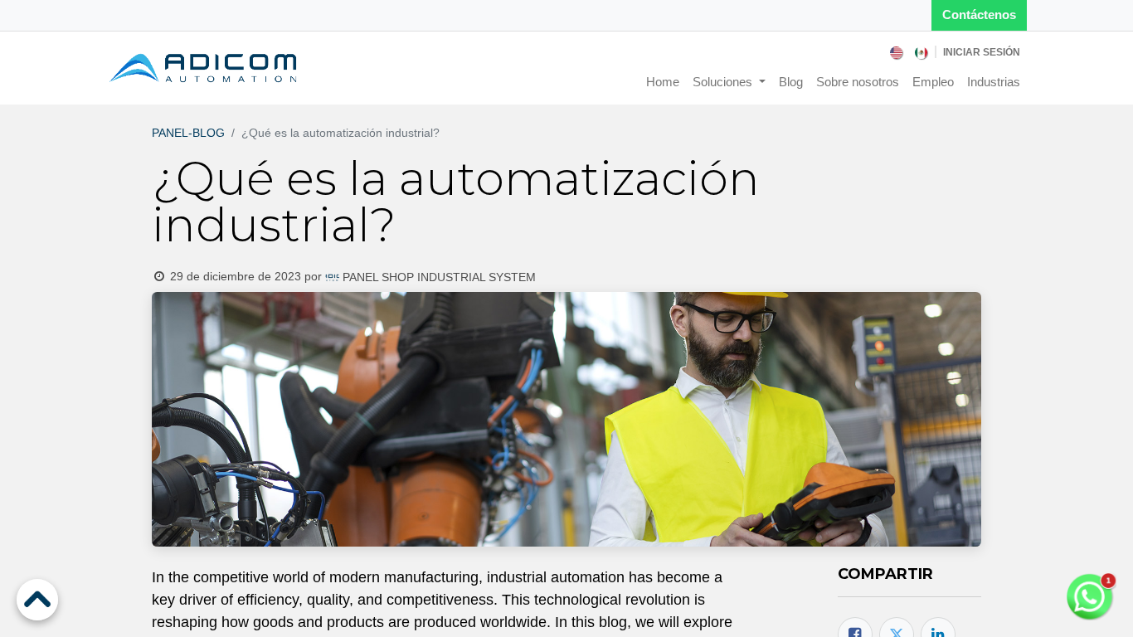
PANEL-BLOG (188, 132)
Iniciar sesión (981, 52)
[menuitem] (897, 52)
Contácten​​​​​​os (979, 14)
